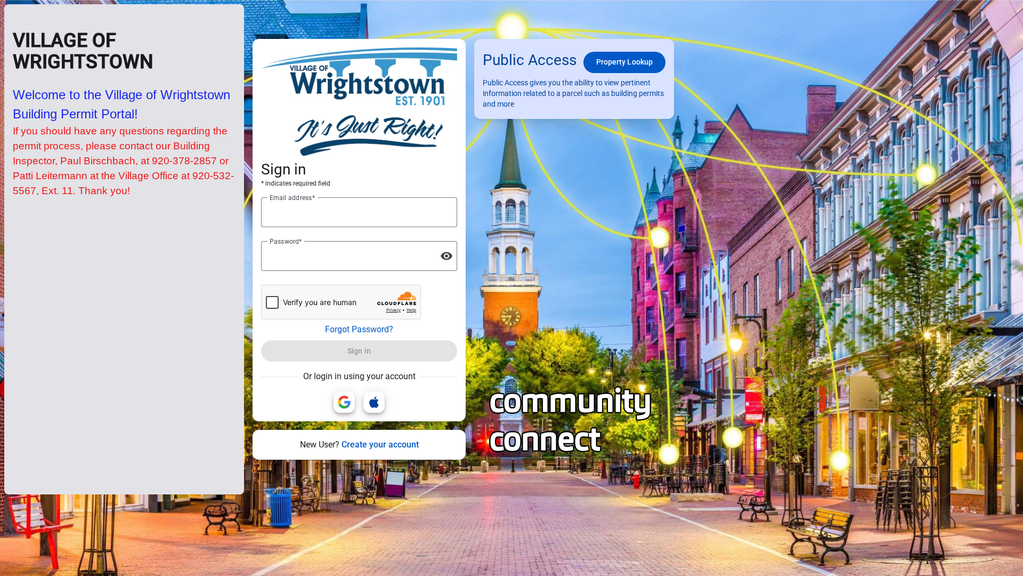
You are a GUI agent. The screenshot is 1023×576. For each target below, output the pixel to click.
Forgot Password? (359, 329)
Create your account (380, 444)
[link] (344, 402)
